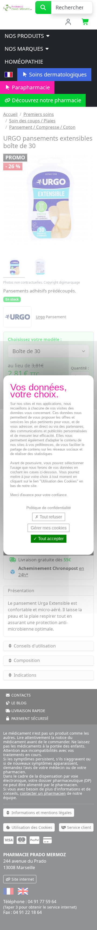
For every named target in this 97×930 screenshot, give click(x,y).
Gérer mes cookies (49, 528)
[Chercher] (43, 7)
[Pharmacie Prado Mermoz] (17, 7)
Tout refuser (50, 517)
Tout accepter (50, 538)
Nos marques (24, 48)
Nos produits (25, 35)
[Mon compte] (68, 22)
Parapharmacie (30, 87)
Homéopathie (24, 61)
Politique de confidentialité (48, 508)
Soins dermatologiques (57, 74)
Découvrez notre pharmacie (46, 100)
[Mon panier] (85, 22)
